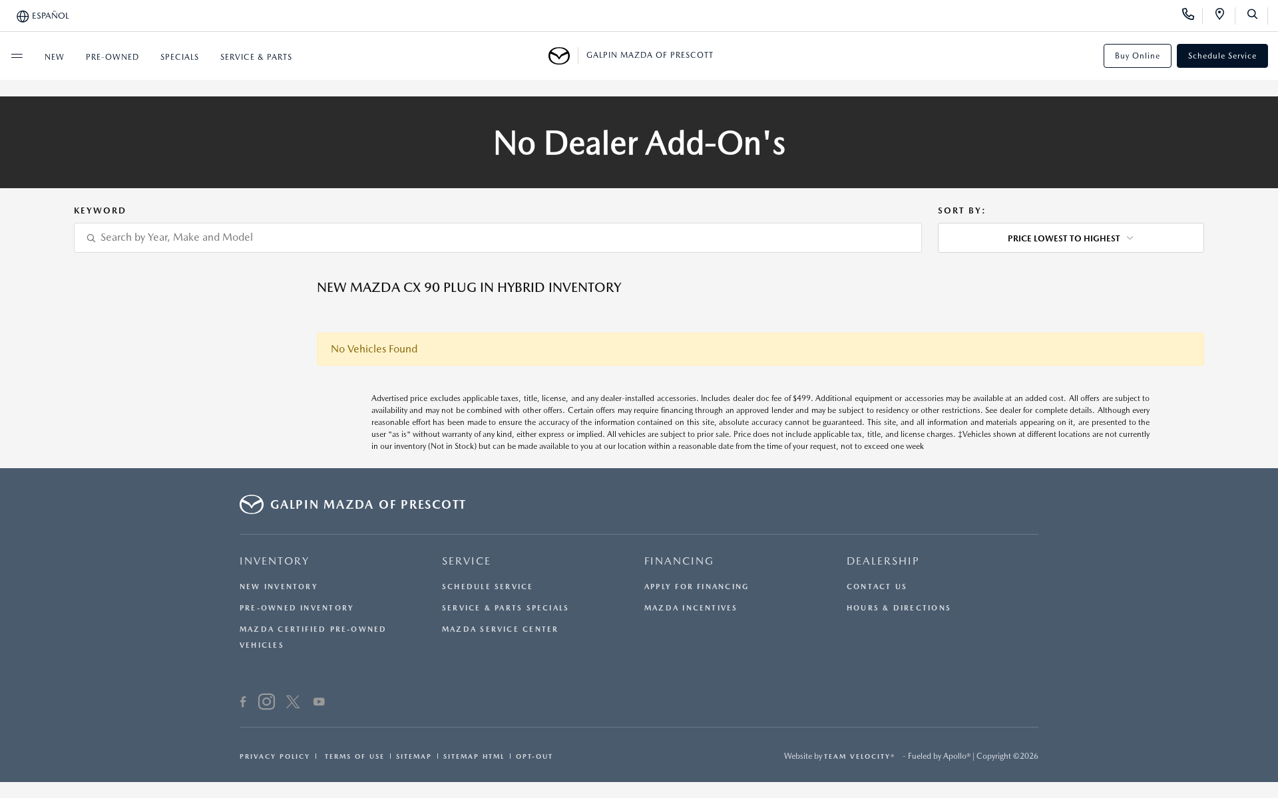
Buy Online (1137, 56)
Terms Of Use (353, 756)
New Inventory (279, 587)
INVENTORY (275, 561)
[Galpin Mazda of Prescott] (563, 56)
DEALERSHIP (883, 561)
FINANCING (679, 561)
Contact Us (877, 587)
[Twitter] (293, 703)
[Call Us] (1192, 16)
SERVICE (466, 561)
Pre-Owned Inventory (297, 608)
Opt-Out (534, 756)
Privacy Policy (275, 756)
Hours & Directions (899, 608)
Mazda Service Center (500, 629)
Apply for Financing (696, 587)
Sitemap (414, 756)
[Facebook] (243, 703)
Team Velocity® (859, 756)
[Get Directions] (1224, 16)
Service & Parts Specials (505, 608)
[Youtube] (319, 703)
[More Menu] (16, 56)
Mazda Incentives (691, 608)
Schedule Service (1222, 56)
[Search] (1257, 16)
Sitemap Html (474, 756)
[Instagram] (266, 703)
